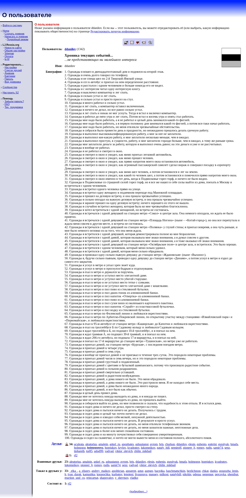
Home (6, 30)
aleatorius (91, 444)
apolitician (118, 470)
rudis (209, 447)
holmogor (80, 447)
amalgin (103, 444)
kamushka (89, 474)
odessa (197, 474)
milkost (164, 474)
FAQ (7, 104)
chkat (205, 470)
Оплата (9, 56)
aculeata (79, 444)
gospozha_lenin (228, 470)
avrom (154, 444)
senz (227, 447)
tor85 (89, 451)
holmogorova (95, 447)
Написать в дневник (16, 36)
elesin (191, 444)
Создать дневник (14, 33)
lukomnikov (148, 447)
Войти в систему (12, 25)
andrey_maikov (100, 470)
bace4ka (160, 470)
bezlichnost (193, 470)
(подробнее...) (138, 491)
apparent (131, 470)
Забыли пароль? (14, 101)
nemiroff (176, 447)
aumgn (149, 470)
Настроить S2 (11, 92)
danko (214, 470)
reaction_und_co (75, 477)
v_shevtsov (121, 477)
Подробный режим (17, 39)
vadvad (109, 451)
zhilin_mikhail (142, 451)
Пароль (9, 79)
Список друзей (13, 70)
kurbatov (117, 474)
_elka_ (73, 470)
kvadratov (133, 447)
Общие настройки (15, 50)
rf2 (75, 455)
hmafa (234, 444)
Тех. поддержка (14, 107)
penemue (207, 474)
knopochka (103, 474)
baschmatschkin (175, 470)
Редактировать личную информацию (115, 31)
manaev (153, 474)
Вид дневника (13, 81)
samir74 (218, 447)
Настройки (11, 67)
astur (140, 470)
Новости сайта (13, 47)
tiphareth (79, 451)
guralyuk (223, 444)
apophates (128, 444)
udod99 (98, 451)
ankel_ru (115, 444)
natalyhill (175, 474)
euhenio (201, 444)
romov (200, 447)
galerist (212, 444)
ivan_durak (74, 474)
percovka (220, 474)
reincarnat (92, 477)
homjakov (111, 447)
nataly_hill (163, 447)
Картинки (10, 76)
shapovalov (106, 477)
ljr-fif (7, 59)
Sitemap (9, 53)
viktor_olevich (124, 451)
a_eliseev (84, 470)
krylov (122, 447)
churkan (170, 444)
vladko (134, 477)
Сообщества (10, 87)
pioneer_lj (189, 447)
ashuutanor (141, 444)
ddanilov (181, 444)
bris (161, 444)
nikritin (187, 474)
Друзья (56, 443)
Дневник (9, 73)
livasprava (141, 474)
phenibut (233, 474)
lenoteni (128, 474)
